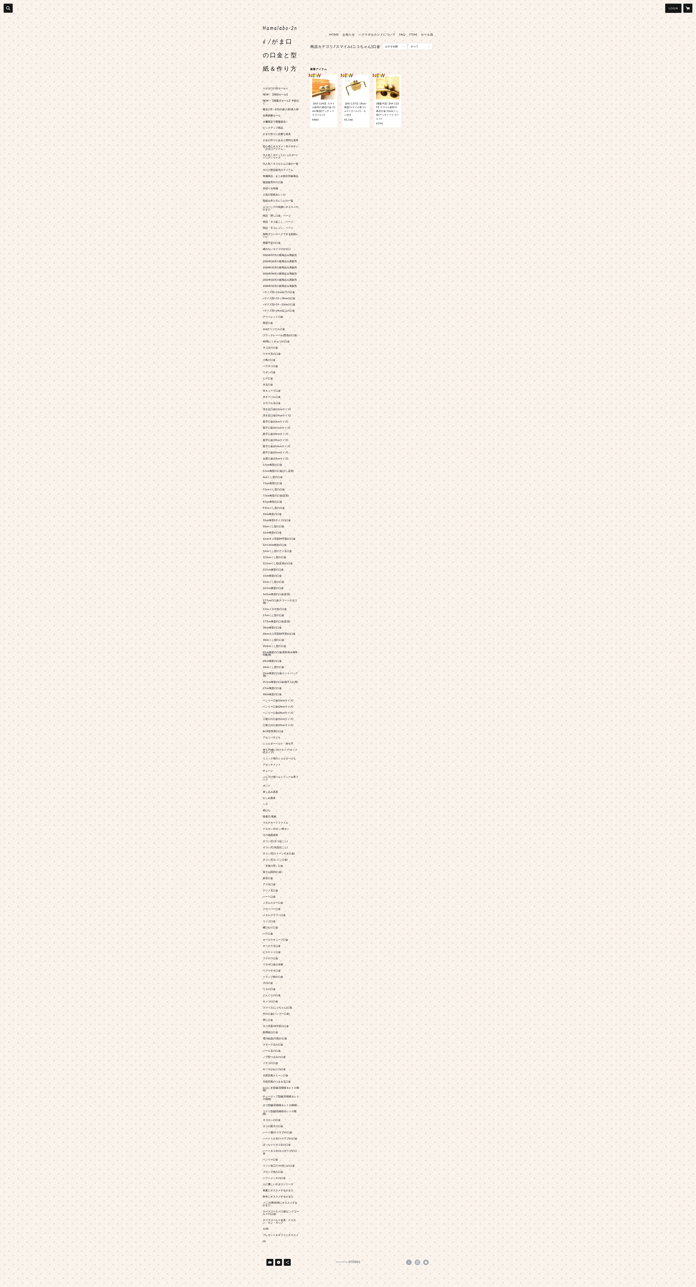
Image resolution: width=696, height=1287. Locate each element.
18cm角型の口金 (272, 627)
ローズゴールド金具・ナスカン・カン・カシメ (279, 1221)
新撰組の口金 (270, 1032)
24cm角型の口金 (272, 661)
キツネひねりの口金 (274, 1069)
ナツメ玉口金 (270, 890)
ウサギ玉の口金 (272, 353)
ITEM (413, 34)
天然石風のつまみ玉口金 (277, 1081)
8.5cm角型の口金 (272, 501)
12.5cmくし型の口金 (274, 557)
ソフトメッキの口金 (274, 1178)
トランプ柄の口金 (273, 976)
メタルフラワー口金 (274, 915)
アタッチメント (272, 764)
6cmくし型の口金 (273, 477)
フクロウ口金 (270, 958)
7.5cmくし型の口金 (274, 489)
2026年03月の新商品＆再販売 (280, 280)
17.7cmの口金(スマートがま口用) (280, 601)
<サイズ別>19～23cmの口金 (279, 304)
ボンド (266, 785)
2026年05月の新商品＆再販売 (280, 267)
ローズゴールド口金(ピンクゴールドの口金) (281, 1212)
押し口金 (268, 1020)
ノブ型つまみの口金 (274, 1057)
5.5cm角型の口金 (272, 464)
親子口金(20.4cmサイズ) (276, 446)
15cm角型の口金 (272, 575)
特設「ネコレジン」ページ (278, 228)
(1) (264, 1241)
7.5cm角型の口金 (272, 483)
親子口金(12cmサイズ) (275, 421)
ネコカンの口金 (272, 1120)
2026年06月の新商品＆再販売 (280, 261)
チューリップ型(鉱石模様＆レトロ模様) (281, 1097)
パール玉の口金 (272, 1050)
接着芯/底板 (269, 816)
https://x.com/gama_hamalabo (409, 1262)
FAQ (402, 34)
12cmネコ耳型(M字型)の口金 (279, 538)
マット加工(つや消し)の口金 (279, 1165)
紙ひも (266, 810)
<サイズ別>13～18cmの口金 (279, 298)
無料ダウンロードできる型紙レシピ (280, 235)
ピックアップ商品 (273, 128)
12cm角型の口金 (272, 532)
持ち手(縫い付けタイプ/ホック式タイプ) (280, 751)
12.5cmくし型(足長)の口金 (278, 563)
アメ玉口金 (269, 884)
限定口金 (268, 323)
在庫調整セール (272, 115)
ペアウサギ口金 (272, 970)
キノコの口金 (270, 1001)
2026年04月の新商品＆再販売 (280, 273)
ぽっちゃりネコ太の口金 (277, 1144)
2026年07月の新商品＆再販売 (280, 255)
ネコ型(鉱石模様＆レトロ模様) (280, 1105)
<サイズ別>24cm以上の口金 (279, 310)
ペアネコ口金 (270, 366)
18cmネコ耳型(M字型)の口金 (279, 633)
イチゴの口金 (270, 1063)
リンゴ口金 (269, 921)
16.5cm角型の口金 (273, 588)
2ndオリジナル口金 (274, 329)
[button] (673, 8)
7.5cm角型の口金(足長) (276, 495)
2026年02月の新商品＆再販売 (280, 286)
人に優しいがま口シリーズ (278, 1184)
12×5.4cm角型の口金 (275, 545)
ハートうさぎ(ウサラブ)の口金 (280, 1138)
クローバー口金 (272, 909)
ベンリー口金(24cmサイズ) (278, 706)
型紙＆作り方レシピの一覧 (278, 200)
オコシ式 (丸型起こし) (275, 847)
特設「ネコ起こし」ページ (278, 221)
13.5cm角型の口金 (273, 569)
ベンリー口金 (270, 1159)
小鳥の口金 (269, 360)
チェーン (268, 771)
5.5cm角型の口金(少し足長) (278, 471)
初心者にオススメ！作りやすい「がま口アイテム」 (280, 147)
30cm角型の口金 (272, 694)
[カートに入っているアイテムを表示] (687, 8)
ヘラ (265, 804)
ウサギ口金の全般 (273, 964)
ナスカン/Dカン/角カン (276, 829)
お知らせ (349, 34)
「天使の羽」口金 (273, 866)
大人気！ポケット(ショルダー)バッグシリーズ (280, 156)
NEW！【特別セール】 (276, 94)
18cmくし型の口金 (273, 640)
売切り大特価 (270, 188)
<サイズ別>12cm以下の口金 (279, 292)
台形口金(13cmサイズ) (275, 458)
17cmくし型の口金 (273, 615)
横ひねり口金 (270, 927)
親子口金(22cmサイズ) (275, 452)
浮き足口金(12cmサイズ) (277, 409)
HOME (334, 34)
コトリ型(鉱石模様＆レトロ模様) (280, 1112)
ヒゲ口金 (268, 378)
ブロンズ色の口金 (273, 1172)
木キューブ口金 (272, 390)
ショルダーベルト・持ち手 (278, 743)
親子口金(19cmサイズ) (275, 440)
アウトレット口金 (273, 316)
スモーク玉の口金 (273, 1044)
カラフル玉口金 (272, 403)
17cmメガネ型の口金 (275, 609)
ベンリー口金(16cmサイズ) (278, 700)
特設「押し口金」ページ (277, 215)
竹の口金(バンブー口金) (276, 1013)
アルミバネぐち (272, 737)
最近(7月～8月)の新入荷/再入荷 (281, 109)
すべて (414, 46)
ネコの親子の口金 (273, 1126)
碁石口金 (268, 878)
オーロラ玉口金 (272, 946)
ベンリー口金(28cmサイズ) (278, 712)
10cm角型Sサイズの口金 (277, 520)
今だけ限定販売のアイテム (278, 170)
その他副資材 (270, 835)
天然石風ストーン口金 (275, 1075)
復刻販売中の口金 (273, 182)
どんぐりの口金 (272, 995)
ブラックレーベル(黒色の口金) (280, 335)
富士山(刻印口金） (273, 872)
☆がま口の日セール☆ (275, 88)
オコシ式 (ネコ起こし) (275, 841)
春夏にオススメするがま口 (278, 1190)
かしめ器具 (269, 798)
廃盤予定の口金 (272, 243)
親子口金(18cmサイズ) (275, 434)
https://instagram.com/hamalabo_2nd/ (417, 1262)
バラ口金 (268, 933)
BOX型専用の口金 (273, 731)
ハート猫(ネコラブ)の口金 (277, 1132)
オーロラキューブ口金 (275, 940)
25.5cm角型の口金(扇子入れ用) (280, 682)
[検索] (8, 8)
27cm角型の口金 (272, 688)
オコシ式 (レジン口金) (275, 859)
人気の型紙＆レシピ (274, 194)
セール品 (427, 34)
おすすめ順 (391, 46)
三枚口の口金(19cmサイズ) (278, 725)
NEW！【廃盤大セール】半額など (281, 101)
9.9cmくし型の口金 (274, 508)
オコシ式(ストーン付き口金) (279, 853)
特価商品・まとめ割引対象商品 (280, 176)
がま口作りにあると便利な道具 (280, 140)
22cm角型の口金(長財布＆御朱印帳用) (280, 653)
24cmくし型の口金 (273, 667)
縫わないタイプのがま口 (277, 249)
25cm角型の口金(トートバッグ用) (280, 674)
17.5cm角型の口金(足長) (276, 621)
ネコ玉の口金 (270, 347)
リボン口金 (269, 372)
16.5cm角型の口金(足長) (276, 594)
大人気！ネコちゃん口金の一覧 (280, 163)
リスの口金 (269, 989)
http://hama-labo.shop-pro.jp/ (426, 1262)
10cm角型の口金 (272, 514)
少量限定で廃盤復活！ (275, 121)
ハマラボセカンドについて (377, 34)
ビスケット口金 (272, 952)
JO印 (266, 1229)
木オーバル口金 (272, 397)
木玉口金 (268, 384)
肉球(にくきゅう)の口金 (276, 341)
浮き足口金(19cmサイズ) (277, 415)
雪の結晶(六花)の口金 (275, 1038)
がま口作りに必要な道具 (277, 134)
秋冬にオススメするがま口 (278, 1196)
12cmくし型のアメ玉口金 (277, 551)
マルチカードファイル (275, 822)
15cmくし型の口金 (273, 582)
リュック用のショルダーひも (279, 758)
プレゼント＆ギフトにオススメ (280, 1235)
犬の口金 (268, 983)
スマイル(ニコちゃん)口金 (277, 1007)
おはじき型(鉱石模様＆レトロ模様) (281, 1089)
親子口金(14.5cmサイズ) (276, 427)
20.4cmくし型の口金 (274, 646)
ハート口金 (269, 896)
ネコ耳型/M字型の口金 (276, 1026)
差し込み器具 (270, 792)
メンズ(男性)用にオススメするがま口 (280, 1203)
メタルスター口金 (273, 903)
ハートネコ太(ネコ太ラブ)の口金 (280, 1152)
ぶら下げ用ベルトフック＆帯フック (280, 778)
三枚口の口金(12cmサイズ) (278, 719)
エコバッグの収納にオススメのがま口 (280, 208)
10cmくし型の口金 (273, 526)
